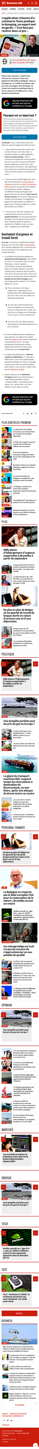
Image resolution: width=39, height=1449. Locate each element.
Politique (21, 9)
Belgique (4, 9)
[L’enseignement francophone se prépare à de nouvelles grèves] (7, 497)
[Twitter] (8, 1420)
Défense (5, 572)
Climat (4, 888)
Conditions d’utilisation (18, 1414)
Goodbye (5, 1436)
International (6, 1097)
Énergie (4, 717)
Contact (5, 1414)
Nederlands (5, 1425)
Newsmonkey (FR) (23, 1433)
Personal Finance (7, 482)
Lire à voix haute (19, 70)
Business (4, 55)
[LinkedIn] (11, 1420)
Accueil (3, 13)
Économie (13, 9)
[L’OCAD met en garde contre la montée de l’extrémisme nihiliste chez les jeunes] (7, 440)
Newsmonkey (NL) (8, 1433)
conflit (5, 584)
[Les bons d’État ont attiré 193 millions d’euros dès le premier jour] (7, 742)
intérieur (5, 448)
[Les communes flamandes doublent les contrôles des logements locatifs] (7, 639)
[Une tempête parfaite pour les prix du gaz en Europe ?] (19, 699)
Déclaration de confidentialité (12, 1416)
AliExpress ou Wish (17, 369)
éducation (5, 505)
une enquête (30, 245)
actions (5, 1151)
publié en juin (17, 339)
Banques (5, 437)
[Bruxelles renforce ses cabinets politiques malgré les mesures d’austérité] (7, 463)
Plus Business (25, 1404)
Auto (4, 1123)
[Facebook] (4, 1420)
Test (4, 1291)
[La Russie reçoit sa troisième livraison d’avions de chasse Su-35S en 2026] (7, 812)
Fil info (29, 9)
